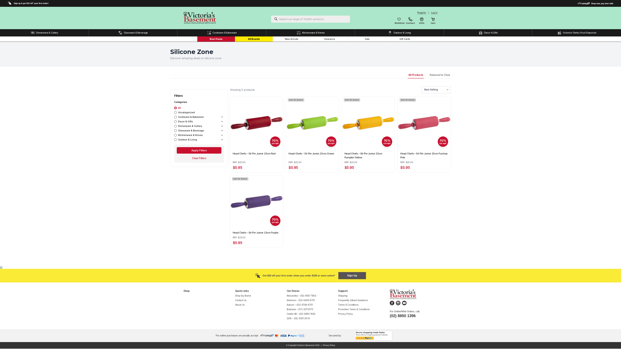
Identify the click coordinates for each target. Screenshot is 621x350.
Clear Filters (199, 158)
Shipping (342, 295)
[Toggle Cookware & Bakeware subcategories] (222, 117)
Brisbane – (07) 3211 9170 (300, 309)
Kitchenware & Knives (313, 32)
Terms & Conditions (348, 304)
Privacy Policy (345, 313)
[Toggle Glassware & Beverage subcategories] (222, 131)
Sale (367, 39)
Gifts (421, 23)
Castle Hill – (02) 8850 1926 (301, 313)
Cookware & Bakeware (224, 32)
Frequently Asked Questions (353, 300)
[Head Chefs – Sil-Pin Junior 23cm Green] (312, 123)
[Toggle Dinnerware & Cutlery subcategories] (222, 126)
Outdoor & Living (402, 32)
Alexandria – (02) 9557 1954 (301, 295)
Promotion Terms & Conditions (354, 309)
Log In (434, 12)
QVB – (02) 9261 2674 (298, 318)
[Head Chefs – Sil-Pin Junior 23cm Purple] (256, 201)
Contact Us (241, 300)
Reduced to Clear (440, 74)
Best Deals (216, 39)
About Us (240, 304)
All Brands (254, 39)
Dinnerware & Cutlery (47, 32)
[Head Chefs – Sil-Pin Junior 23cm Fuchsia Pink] (424, 123)
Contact (410, 23)
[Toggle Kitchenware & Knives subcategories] (222, 135)
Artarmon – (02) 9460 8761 (301, 300)
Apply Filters (199, 150)
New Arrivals (291, 39)
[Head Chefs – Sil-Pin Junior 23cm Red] (256, 123)
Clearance (329, 39)
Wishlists (399, 23)
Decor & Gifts (491, 32)
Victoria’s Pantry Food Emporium (579, 32)
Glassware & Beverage (136, 32)
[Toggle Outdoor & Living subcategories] (222, 140)
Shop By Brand (243, 295)
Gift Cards (405, 39)
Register (421, 12)
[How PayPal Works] (373, 335)
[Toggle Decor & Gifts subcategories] (222, 121)
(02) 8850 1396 (403, 316)
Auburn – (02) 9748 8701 (300, 304)
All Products (415, 74)
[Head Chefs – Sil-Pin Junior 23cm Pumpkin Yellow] (368, 123)
